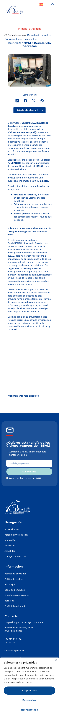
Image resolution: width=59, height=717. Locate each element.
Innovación (10, 540)
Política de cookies (14, 579)
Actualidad (10, 551)
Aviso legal (10, 584)
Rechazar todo (29, 709)
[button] (52, 10)
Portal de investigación (16, 534)
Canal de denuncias (15, 589)
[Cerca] (56, 660)
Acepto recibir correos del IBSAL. (25, 478)
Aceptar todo (29, 690)
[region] (29, 687)
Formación (10, 545)
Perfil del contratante (15, 606)
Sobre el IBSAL (12, 529)
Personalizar (29, 700)
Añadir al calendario (28, 110)
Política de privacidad (15, 573)
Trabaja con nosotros (15, 556)
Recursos (9, 600)
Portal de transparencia (17, 595)
